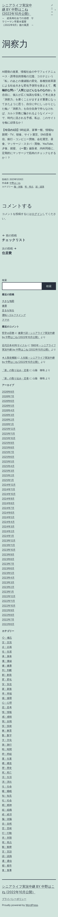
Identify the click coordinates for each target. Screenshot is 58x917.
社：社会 (7, 800)
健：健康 (7, 665)
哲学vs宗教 (8, 332)
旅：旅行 (7, 744)
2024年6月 (8, 512)
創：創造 (7, 674)
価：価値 (7, 661)
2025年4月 (8, 466)
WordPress (32, 905)
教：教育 (7, 730)
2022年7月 (8, 619)
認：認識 (39, 187)
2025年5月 (8, 461)
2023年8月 (8, 559)
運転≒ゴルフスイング (14, 315)
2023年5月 (8, 573)
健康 (4, 305)
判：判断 (7, 670)
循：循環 (7, 698)
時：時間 (7, 749)
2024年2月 (8, 531)
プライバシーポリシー (14, 899)
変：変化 (7, 679)
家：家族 (7, 688)
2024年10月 (9, 494)
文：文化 (7, 740)
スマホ (5, 319)
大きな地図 (8, 301)
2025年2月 (8, 475)
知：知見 (7, 795)
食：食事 (7, 870)
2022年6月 (8, 624)
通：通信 (7, 860)
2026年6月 (8, 400)
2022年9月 (8, 610)
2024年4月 (8, 521)
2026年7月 (8, 396)
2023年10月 (8, 549)
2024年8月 (8, 503)
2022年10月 (8, 605)
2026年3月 (8, 414)
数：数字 (7, 735)
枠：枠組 (7, 753)
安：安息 (7, 684)
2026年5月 (8, 405)
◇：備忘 (7, 637)
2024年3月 (8, 526)
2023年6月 (8, 568)
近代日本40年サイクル (14, 345)
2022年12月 (8, 596)
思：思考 (7, 707)
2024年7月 (8, 508)
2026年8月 (8, 391)
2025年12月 (8, 428)
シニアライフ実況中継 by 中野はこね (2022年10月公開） (17, 9)
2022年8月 (8, 614)
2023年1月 (8, 591)
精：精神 (7, 805)
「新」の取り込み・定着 (15, 370)
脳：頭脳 (18, 187)
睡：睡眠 (7, 791)
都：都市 (7, 865)
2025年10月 (8, 438)
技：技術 (7, 726)
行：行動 (7, 833)
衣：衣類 (7, 837)
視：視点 (29, 187)
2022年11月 (8, 600)
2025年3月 (8, 470)
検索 (4, 280)
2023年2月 (8, 587)
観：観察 (7, 846)
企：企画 (7, 647)
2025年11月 (8, 433)
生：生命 (7, 786)
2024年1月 (8, 535)
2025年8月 (8, 447)
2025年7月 (8, 452)
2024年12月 (9, 484)
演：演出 (7, 781)
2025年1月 (8, 480)
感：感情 (7, 716)
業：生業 (7, 758)
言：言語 (7, 851)
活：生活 (7, 777)
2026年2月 (8, 419)
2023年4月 (8, 577)
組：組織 (7, 809)
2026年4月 (8, 410)
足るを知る (8, 310)
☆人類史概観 (9, 357)
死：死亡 (7, 772)
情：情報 (7, 712)
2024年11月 (8, 489)
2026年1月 (8, 424)
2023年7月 (8, 563)
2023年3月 (8, 582)
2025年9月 (8, 442)
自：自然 (7, 823)
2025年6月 (8, 456)
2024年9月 (8, 498)
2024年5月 (8, 517)
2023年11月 (8, 545)
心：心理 (7, 702)
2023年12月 (8, 540)
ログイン (37, 213)
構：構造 (7, 763)
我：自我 (7, 721)
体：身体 (7, 656)
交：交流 (7, 642)
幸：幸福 (7, 693)
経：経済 (7, 814)
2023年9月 (8, 554)
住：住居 (7, 651)
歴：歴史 (7, 767)
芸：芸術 (7, 828)
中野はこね (15, 183)
